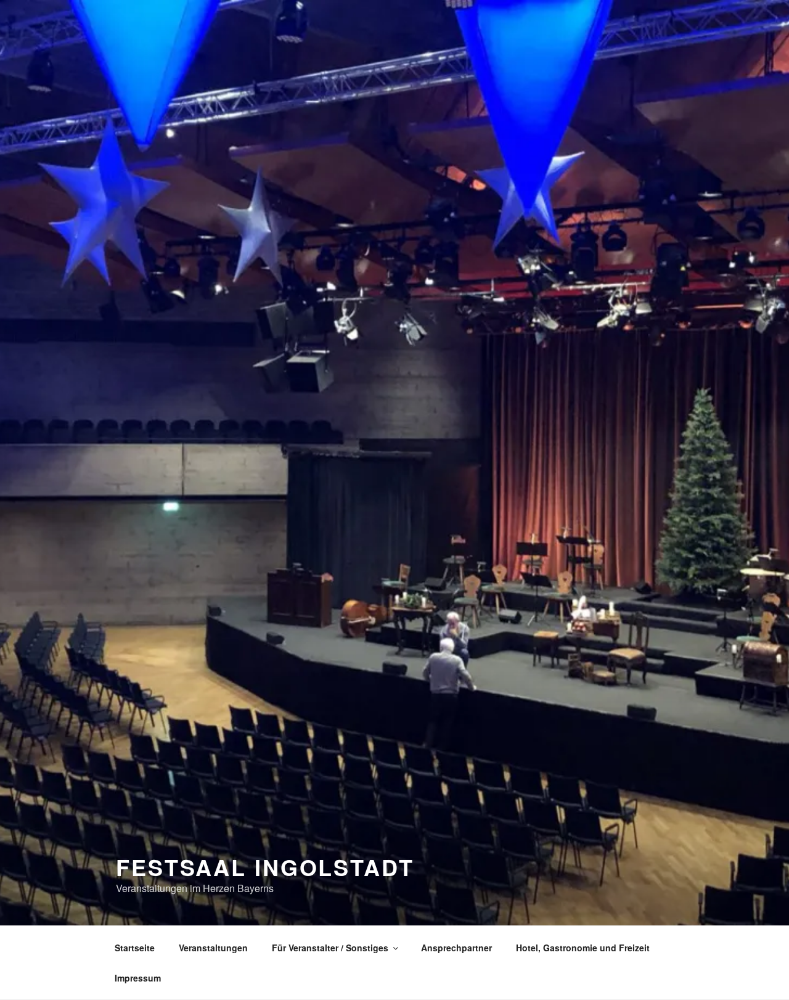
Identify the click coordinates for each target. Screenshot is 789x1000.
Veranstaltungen (213, 947)
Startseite (135, 947)
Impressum (138, 978)
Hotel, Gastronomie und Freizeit (583, 947)
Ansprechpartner (456, 947)
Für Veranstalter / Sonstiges (330, 947)
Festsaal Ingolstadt (265, 867)
